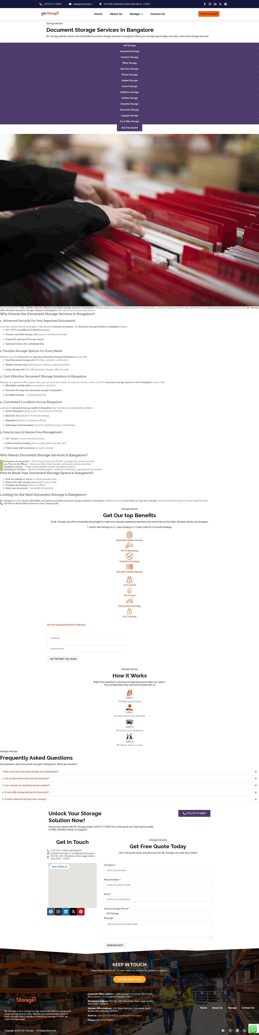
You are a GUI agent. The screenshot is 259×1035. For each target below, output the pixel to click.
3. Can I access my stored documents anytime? (25, 785)
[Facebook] (51, 911)
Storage (135, 13)
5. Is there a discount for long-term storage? (24, 799)
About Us (116, 13)
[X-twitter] (73, 911)
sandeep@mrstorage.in (130, 1015)
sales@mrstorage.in (108, 1015)
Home (98, 13)
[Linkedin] (66, 911)
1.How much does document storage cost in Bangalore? (30, 771)
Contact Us (157, 13)
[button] (129, 127)
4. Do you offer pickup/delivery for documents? (25, 792)
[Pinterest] (81, 911)
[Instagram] (58, 911)
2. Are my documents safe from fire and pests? (25, 778)
